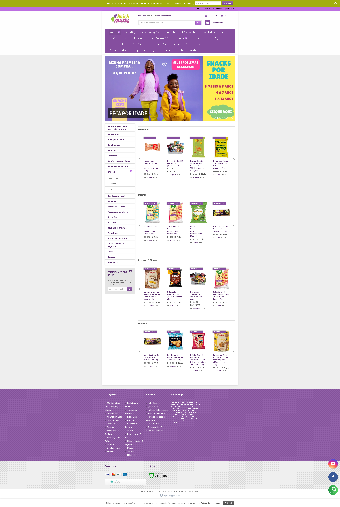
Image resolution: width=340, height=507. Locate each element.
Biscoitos (131, 420)
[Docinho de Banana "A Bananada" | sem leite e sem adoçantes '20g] (221, 157)
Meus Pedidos (213, 16)
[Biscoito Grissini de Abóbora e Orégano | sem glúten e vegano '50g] (152, 288)
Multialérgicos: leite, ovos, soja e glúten (113, 406)
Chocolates (132, 430)
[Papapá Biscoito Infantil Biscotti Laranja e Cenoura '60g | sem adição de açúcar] (198, 158)
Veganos (110, 451)
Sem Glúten (112, 413)
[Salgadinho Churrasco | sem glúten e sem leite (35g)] (175, 288)
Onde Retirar (153, 423)
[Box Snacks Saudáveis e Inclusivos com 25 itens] (198, 289)
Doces (130, 447)
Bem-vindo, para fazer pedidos (154, 16)
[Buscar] (198, 23)
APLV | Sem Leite (114, 416)
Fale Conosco (205, 9)
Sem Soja (111, 423)
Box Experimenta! (115, 447)
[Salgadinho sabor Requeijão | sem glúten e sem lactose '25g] (152, 222)
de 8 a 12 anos (112, 189)
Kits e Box (132, 416)
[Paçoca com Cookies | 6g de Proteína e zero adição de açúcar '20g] (152, 158)
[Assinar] (227, 3)
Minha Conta (229, 16)
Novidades (132, 454)
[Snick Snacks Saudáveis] (120, 19)
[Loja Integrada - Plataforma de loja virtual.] (170, 495)
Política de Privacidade (158, 410)
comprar (154, 168)
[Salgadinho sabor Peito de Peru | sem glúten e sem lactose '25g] (175, 222)
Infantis (110, 444)
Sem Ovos (111, 427)
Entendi (228, 503)
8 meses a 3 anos (113, 178)
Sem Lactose (113, 420)
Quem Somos (154, 406)
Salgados (131, 451)
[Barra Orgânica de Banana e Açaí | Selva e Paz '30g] (221, 221)
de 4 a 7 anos (112, 184)
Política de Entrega (156, 413)
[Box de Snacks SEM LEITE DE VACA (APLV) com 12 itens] (175, 157)
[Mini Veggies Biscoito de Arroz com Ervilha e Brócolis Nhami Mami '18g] (198, 223)
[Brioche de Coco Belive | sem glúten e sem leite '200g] (175, 349)
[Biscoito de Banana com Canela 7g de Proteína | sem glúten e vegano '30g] (221, 352)
